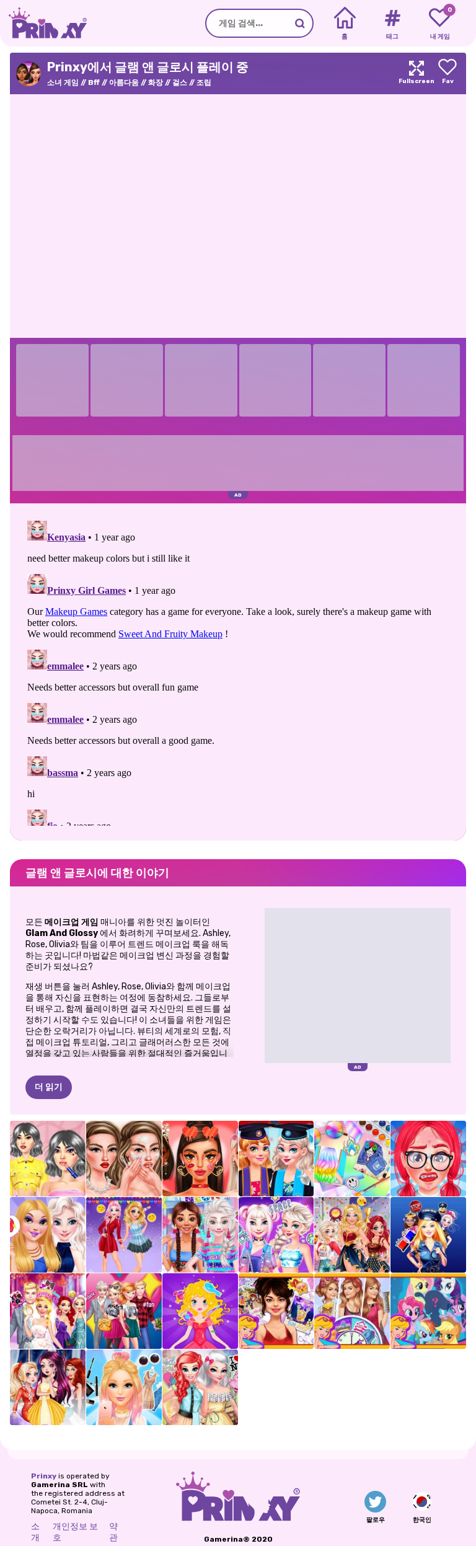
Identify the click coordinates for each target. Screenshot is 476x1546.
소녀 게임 (63, 82)
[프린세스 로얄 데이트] (200, 1311)
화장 (155, 82)
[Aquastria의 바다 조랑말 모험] (428, 1311)
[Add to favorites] (447, 73)
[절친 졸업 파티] (276, 1158)
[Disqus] (238, 671)
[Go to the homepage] (43, 23)
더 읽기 (49, 1087)
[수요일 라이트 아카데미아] (48, 1158)
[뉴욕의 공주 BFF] (200, 1387)
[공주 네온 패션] (200, 1235)
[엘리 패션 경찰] (428, 1235)
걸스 (179, 82)
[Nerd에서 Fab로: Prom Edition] (428, 1158)
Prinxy (43, 1476)
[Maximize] (416, 73)
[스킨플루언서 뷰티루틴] (124, 1158)
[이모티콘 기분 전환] (124, 1235)
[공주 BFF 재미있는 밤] (48, 1387)
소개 (35, 1532)
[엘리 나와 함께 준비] (124, 1387)
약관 (113, 1532)
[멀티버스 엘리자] (276, 1235)
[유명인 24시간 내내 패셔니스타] (352, 1311)
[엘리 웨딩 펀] (48, 1311)
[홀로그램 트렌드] (352, 1158)
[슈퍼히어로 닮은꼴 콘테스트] (352, 1235)
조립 (203, 82)
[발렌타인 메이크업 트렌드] (200, 1158)
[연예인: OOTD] (276, 1311)
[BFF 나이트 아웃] (48, 1235)
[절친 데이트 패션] (124, 1311)
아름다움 (124, 82)
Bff (94, 82)
